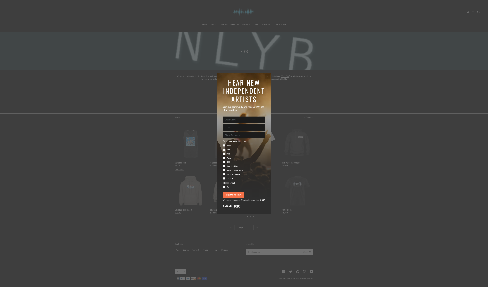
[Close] (267, 76)
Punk (229, 158)
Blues (229, 145)
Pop (228, 154)
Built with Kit (231, 206)
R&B (228, 162)
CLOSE (262, 200)
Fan (228, 187)
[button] (244, 160)
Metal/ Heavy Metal (235, 170)
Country (230, 178)
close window (230, 110)
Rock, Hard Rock (233, 174)
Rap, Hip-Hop (232, 166)
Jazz (228, 150)
